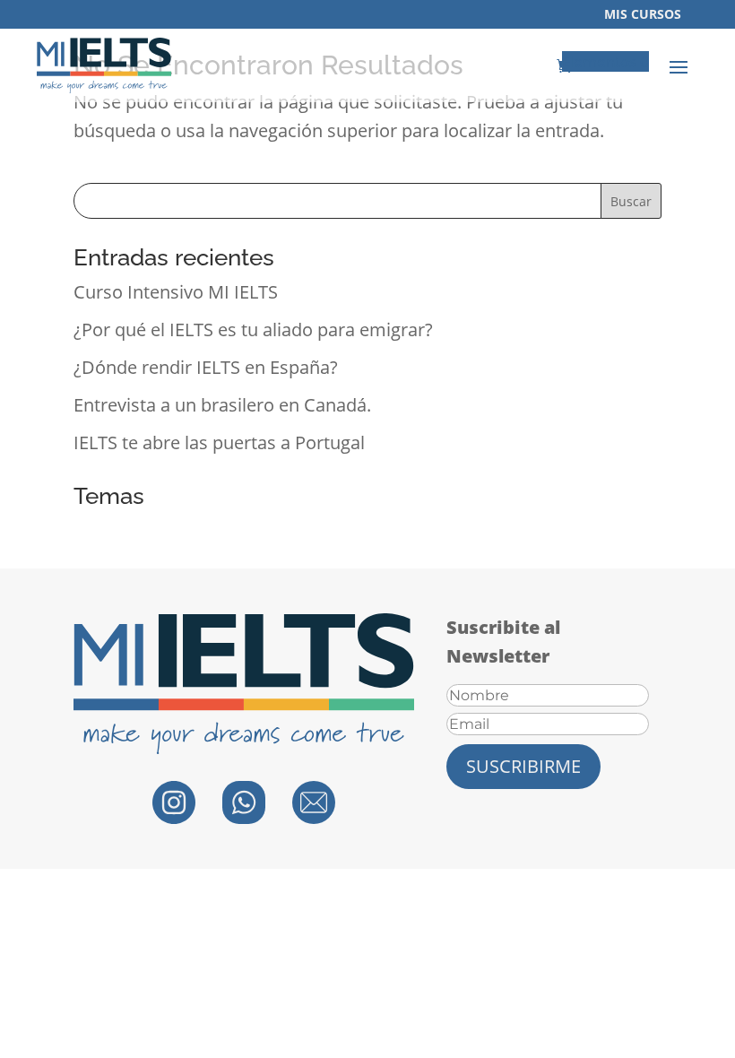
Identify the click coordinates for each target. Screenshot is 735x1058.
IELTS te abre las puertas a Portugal (219, 442)
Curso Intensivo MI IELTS (176, 292)
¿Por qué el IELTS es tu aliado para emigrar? (253, 329)
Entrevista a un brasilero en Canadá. (222, 405)
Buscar (631, 201)
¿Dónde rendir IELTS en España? (206, 367)
